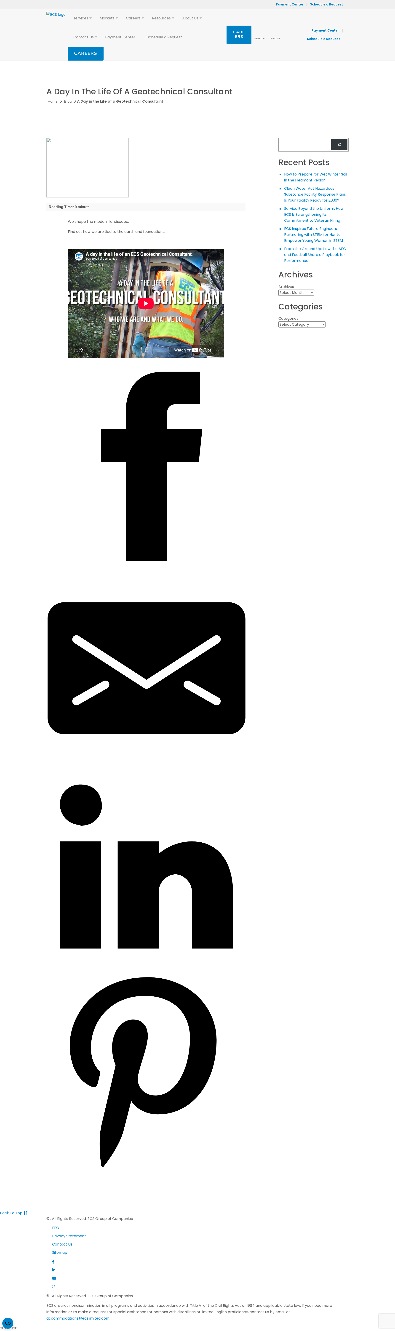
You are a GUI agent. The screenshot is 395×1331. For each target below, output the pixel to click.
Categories (288, 318)
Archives (286, 286)
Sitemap (59, 1252)
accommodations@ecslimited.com (77, 1318)
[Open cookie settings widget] (7, 1323)
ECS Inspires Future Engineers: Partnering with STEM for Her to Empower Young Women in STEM (313, 234)
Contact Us (62, 1244)
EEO (55, 1227)
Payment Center (289, 4)
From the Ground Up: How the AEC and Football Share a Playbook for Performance (315, 254)
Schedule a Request (326, 4)
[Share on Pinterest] (147, 1169)
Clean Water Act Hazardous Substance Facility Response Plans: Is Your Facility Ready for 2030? (315, 194)
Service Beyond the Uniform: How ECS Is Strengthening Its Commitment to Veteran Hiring (314, 214)
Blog (68, 102)
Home (53, 102)
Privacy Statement (69, 1236)
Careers (85, 53)
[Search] (339, 144)
